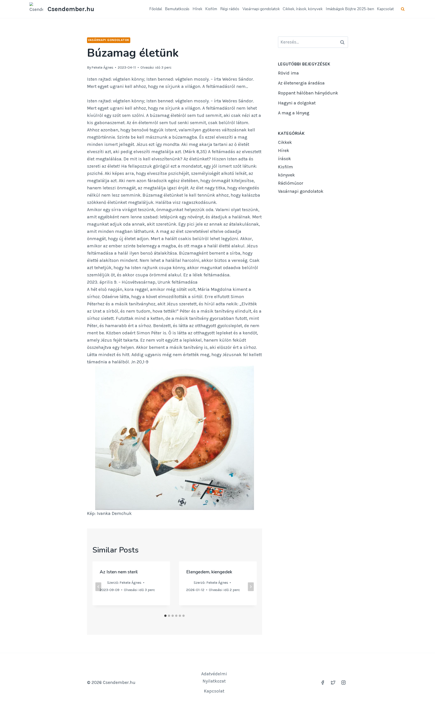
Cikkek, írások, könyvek (303, 9)
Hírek (197, 9)
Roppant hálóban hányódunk (308, 93)
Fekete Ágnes (102, 67)
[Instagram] (343, 682)
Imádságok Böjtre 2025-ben (350, 9)
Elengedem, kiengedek (209, 572)
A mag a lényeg (293, 113)
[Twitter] (333, 682)
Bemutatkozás (177, 9)
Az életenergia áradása (301, 83)
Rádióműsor (290, 183)
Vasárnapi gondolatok (261, 9)
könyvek (286, 175)
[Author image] (102, 582)
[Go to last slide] (98, 586)
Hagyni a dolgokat (297, 103)
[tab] (165, 616)
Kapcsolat (385, 9)
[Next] (251, 586)
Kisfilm (211, 9)
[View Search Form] (403, 9)
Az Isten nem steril (119, 572)
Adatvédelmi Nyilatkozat (214, 677)
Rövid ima (288, 73)
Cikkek (285, 142)
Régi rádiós (229, 9)
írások (284, 158)
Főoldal (155, 9)
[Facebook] (322, 682)
